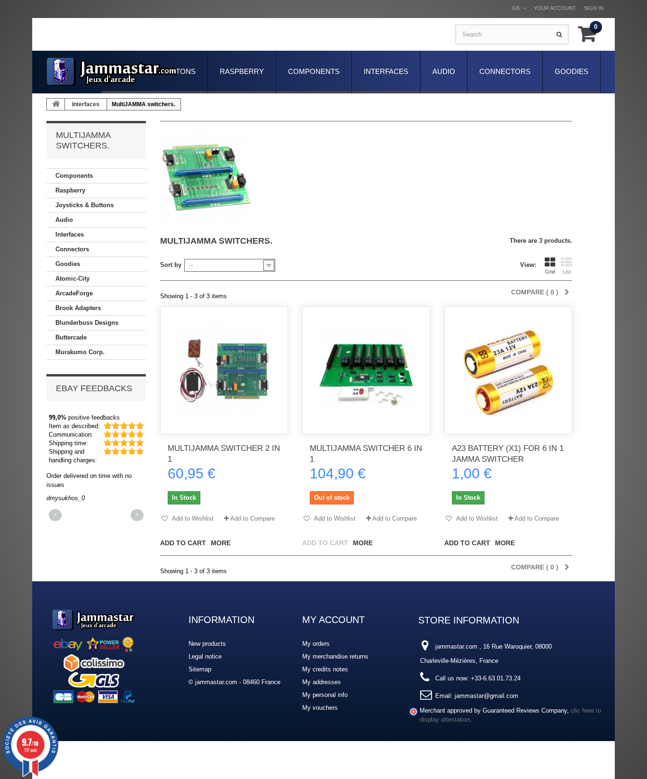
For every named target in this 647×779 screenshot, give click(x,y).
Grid (550, 272)
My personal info (325, 694)
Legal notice (205, 656)
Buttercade (71, 337)
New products (207, 643)
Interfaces (386, 71)
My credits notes (325, 669)
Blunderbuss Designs (86, 322)
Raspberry (242, 71)
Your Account (555, 8)
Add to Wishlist (192, 518)
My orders (316, 643)
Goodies (571, 71)
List (567, 272)
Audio (443, 71)
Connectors (504, 71)
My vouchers (320, 707)
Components (314, 71)
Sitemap (200, 669)
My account (333, 619)
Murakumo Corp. (80, 352)
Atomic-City (72, 278)
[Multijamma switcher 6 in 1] (366, 370)
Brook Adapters (78, 308)
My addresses (321, 682)
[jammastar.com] (112, 71)
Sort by (170, 264)
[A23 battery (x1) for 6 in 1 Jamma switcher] (508, 370)
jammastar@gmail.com (486, 695)
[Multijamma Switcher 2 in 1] (224, 370)
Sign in (593, 8)
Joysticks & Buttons (84, 205)
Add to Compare (252, 518)
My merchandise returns (335, 656)
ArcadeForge (74, 293)
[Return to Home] (56, 104)
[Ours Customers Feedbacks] (93, 655)
